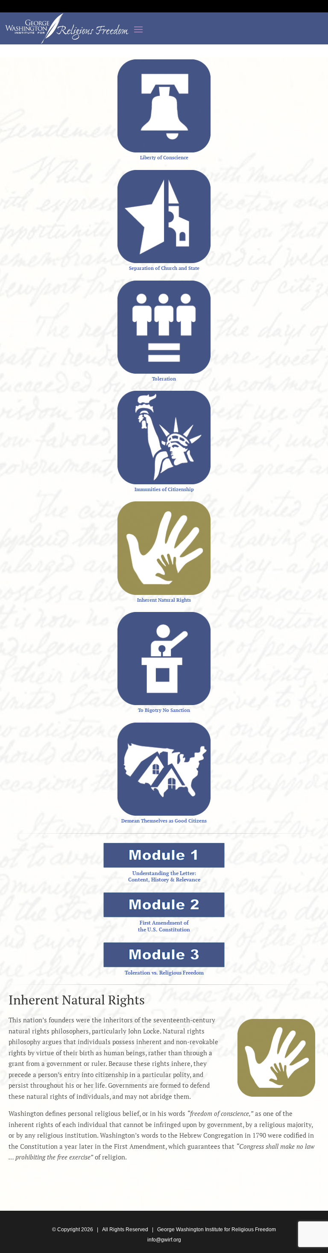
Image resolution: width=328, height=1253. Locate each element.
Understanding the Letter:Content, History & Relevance (164, 876)
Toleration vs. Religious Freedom (164, 972)
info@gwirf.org (164, 1240)
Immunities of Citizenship (164, 489)
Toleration (164, 379)
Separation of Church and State (164, 268)
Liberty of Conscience (164, 158)
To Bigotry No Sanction (164, 710)
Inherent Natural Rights (164, 600)
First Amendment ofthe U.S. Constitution (164, 926)
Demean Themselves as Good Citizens (164, 821)
